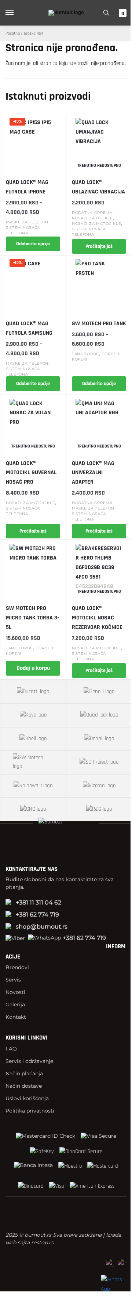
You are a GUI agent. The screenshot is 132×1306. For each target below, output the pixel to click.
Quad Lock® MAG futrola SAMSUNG (29, 328)
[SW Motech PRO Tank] (99, 285)
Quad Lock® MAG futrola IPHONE (27, 187)
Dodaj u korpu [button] (33, 668)
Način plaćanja (24, 1073)
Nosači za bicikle (92, 218)
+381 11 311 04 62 (38, 902)
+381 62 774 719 (37, 914)
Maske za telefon (27, 222)
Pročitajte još (99, 246)
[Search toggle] (106, 13)
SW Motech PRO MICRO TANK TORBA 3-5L (32, 617)
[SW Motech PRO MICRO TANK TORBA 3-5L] (33, 569)
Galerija (15, 1004)
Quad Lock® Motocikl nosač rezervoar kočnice (97, 617)
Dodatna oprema (92, 212)
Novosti (15, 992)
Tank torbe (85, 354)
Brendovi (17, 967)
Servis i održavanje (29, 1061)
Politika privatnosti (30, 1110)
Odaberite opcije (33, 244)
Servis (13, 979)
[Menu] (16, 12)
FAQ (11, 1048)
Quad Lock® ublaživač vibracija (98, 187)
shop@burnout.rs (41, 926)
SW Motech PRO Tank (99, 323)
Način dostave (24, 1086)
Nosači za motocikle (96, 223)
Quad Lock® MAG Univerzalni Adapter (93, 473)
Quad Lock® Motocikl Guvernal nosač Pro (31, 473)
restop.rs (42, 1242)
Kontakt (16, 1017)
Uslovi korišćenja (27, 1098)
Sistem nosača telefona (89, 232)
